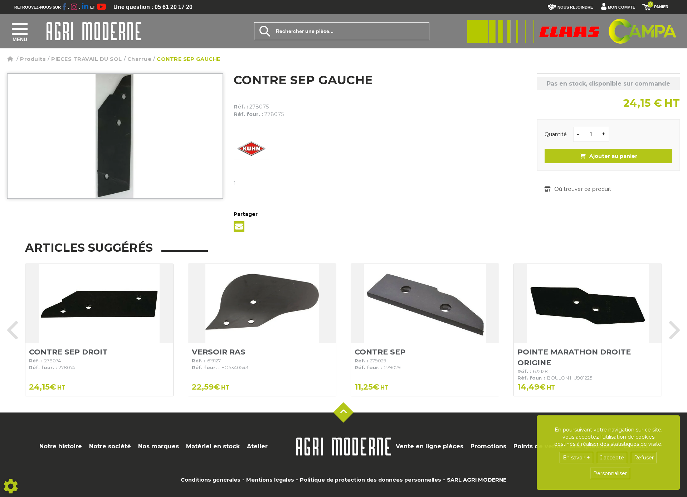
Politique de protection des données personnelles (370, 480)
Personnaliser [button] (610, 473)
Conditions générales (210, 480)
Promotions (488, 446)
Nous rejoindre (575, 7)
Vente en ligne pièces (429, 446)
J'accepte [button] (612, 457)
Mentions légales (270, 480)
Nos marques (158, 446)
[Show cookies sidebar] (11, 486)
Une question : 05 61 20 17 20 (153, 7)
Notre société (110, 446)
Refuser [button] (644, 457)
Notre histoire (60, 446)
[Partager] (239, 226)
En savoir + (576, 457)
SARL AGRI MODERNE (476, 480)
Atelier (257, 446)
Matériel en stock (213, 446)
